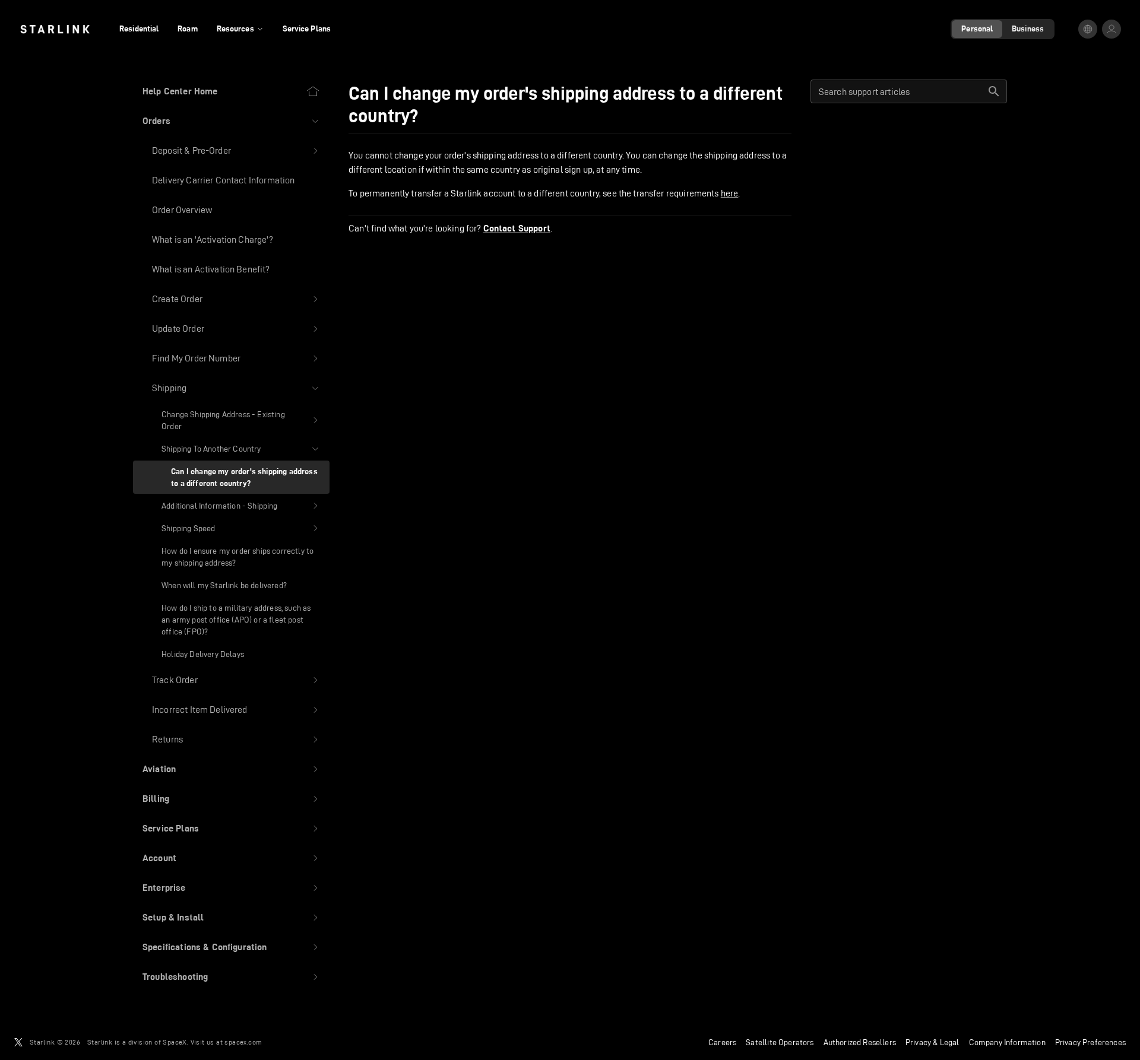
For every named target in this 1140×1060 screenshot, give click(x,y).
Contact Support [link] (516, 228)
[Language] (1087, 29)
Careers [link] (722, 1042)
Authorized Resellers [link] (860, 1042)
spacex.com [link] (243, 1042)
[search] (994, 91)
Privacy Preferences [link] (1090, 1042)
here (730, 193)
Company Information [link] (1007, 1042)
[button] (231, 121)
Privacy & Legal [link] (932, 1042)
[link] (55, 29)
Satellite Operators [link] (779, 1042)
